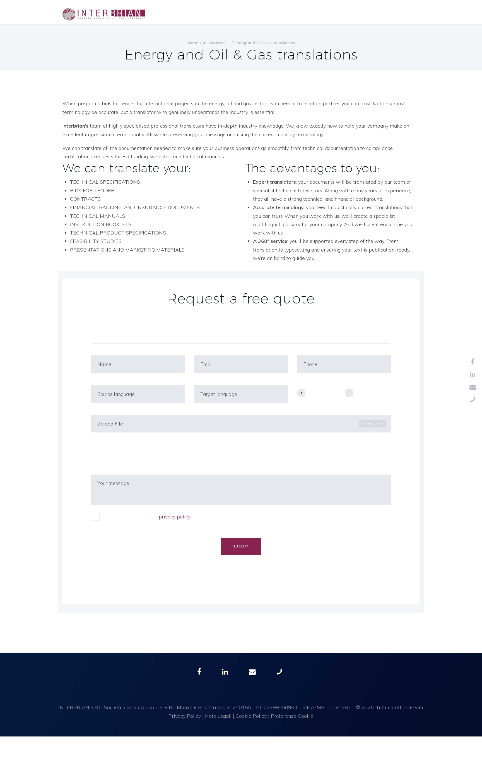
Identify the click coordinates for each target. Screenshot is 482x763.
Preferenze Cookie (292, 716)
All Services (213, 42)
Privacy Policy (184, 716)
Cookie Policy (251, 716)
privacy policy (175, 516)
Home (192, 42)
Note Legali (218, 716)
